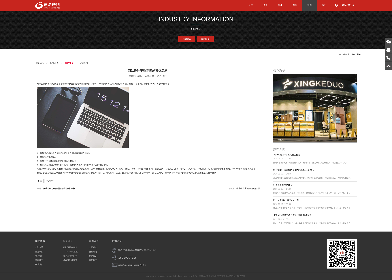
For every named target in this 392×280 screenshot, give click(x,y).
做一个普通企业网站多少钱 (286, 200)
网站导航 (40, 241)
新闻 (309, 5)
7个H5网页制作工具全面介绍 (286, 155)
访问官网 (187, 39)
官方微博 (221, 276)
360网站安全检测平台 (235, 276)
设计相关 (84, 63)
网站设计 (49, 181)
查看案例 (205, 39)
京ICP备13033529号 (199, 276)
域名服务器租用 (70, 260)
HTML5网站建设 (70, 251)
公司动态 (39, 63)
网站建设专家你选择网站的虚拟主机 (59, 188)
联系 (324, 5)
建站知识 (69, 63)
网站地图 (93, 260)
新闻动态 (39, 260)
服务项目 (39, 251)
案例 (295, 5)
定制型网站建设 (70, 247)
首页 (251, 5)
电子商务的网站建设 (282, 185)
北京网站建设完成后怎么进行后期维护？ (292, 215)
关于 (265, 5)
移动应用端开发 (70, 256)
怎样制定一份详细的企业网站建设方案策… (293, 170)
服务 (280, 5)
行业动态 (54, 63)
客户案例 (39, 256)
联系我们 (39, 264)
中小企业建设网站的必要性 (248, 188)
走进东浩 (39, 247)
